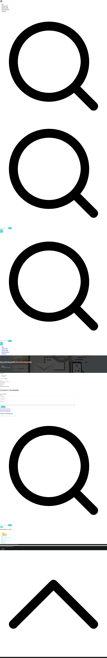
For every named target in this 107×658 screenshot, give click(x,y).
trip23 (6, 378)
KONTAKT (4, 11)
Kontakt (3, 549)
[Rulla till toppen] (53, 657)
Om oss (3, 548)
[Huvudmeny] (1, 232)
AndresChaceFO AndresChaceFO (5, 410)
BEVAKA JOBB (5, 7)
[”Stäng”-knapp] (1, 344)
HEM (3, 4)
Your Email (3, 399)
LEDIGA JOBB (5, 6)
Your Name (3, 396)
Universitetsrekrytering (9, 546)
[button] (1, 230)
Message (2, 401)
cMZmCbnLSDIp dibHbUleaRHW (5, 411)
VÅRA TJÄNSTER (5, 9)
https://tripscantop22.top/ (4, 386)
